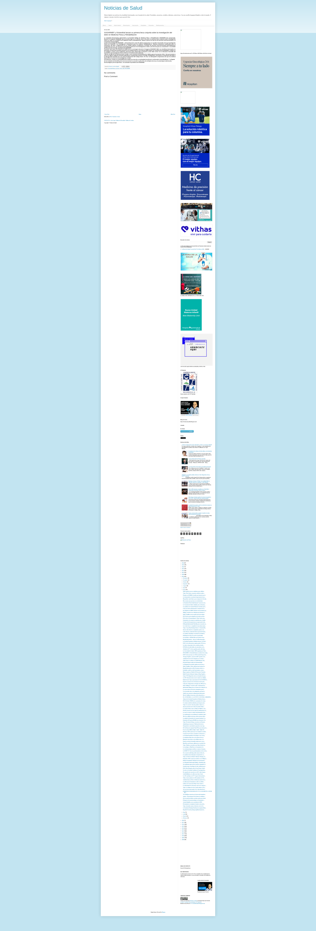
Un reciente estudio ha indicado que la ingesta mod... (194, 703)
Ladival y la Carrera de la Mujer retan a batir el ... (193, 783)
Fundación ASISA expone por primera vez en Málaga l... (195, 758)
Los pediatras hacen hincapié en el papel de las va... (193, 754)
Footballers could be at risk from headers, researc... (193, 670)
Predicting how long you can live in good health (193, 635)
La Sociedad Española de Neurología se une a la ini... (194, 735)
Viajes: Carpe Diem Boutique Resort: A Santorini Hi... (194, 628)
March (184, 816)
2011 (183, 834)
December (185, 578)
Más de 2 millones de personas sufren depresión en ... (194, 695)
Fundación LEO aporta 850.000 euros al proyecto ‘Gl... (194, 720)
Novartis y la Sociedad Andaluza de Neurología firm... (194, 770)
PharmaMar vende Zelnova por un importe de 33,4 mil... (195, 599)
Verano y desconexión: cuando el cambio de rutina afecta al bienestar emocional (199, 513)
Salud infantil (117, 25)
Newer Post (107, 114)
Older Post (173, 114)
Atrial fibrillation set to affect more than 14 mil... (193, 774)
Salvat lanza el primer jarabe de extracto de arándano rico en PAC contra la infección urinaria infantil (199, 497)
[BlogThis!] (124, 66)
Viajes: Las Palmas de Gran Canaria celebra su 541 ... (194, 787)
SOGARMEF (127, 68)
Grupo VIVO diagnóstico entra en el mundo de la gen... (194, 676)
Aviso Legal (112, 120)
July (184, 587)
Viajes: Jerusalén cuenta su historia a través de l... (193, 806)
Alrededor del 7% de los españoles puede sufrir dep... (194, 649)
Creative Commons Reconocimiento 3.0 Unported (190, 902)
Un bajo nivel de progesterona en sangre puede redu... (194, 622)
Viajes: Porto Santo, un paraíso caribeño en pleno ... (194, 593)
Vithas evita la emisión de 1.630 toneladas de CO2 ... (194, 778)
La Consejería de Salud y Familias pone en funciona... (194, 604)
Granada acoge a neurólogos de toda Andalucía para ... (194, 766)
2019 (183, 576)
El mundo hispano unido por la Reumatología (192, 662)
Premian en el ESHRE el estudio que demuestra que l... (194, 595)
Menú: (104, 25)
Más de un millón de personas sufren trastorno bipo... (194, 716)
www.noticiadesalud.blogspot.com (197, 903)
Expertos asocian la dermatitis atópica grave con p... (194, 741)
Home (140, 114)
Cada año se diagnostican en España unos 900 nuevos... (194, 683)
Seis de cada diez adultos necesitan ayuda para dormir (194, 798)
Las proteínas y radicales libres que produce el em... (194, 637)
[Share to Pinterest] (129, 66)
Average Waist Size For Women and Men (196, 458)
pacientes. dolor (119, 68)
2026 (183, 563)
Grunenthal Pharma (112, 68)
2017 (183, 822)
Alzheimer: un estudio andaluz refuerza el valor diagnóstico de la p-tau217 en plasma (196, 475)
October (185, 582)
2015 (183, 826)
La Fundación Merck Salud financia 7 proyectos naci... (194, 603)
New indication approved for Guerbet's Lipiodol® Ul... (194, 764)
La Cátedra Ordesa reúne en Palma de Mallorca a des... (194, 708)
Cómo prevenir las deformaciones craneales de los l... (194, 608)
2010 (183, 835)
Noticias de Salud (123, 8)
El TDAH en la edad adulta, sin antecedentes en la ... (194, 647)
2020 (183, 574)
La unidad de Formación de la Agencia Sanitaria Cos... (194, 718)
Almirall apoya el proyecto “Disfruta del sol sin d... (193, 724)
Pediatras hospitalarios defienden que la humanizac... (194, 760)
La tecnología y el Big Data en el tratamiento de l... (193, 747)
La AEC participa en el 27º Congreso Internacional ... (194, 776)
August (184, 585)
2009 (183, 837)
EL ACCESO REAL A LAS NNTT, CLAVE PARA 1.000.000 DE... (197, 697)
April (184, 814)
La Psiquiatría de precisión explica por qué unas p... (194, 664)
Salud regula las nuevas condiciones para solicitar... (193, 591)
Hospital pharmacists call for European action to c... (194, 668)
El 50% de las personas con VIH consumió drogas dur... (194, 654)
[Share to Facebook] (127, 66)
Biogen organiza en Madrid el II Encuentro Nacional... (194, 672)
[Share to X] (125, 66)
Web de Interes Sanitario (185, 527)
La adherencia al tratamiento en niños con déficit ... (193, 781)
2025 (183, 565)
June (184, 589)
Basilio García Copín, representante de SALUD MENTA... (195, 679)
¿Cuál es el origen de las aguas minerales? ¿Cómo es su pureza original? (197, 444)
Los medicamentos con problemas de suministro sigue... (194, 714)
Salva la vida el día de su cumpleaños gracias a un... (194, 629)
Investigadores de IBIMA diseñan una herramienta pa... (195, 610)
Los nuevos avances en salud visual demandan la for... (194, 712)
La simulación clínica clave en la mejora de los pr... (193, 737)
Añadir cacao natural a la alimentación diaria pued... (194, 693)
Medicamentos (160, 25)
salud (123, 68)
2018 (183, 820)
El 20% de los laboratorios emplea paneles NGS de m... (194, 643)
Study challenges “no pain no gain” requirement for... (194, 685)
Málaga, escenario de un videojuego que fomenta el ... (194, 612)
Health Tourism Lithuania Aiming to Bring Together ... (194, 674)
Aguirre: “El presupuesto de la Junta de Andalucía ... (194, 796)
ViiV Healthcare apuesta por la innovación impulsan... (194, 794)
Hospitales (143, 25)
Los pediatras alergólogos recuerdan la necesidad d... (194, 633)
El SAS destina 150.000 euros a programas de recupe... (194, 701)
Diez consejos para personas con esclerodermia (193, 601)
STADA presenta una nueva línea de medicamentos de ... (195, 710)
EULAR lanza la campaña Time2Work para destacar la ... (195, 728)
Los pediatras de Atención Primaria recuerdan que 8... (194, 606)
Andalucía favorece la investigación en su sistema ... (193, 658)
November (185, 580)
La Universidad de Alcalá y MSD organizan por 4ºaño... (194, 651)
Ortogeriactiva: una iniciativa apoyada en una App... (194, 726)
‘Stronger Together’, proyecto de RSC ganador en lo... (194, 656)
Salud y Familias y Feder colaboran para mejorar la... (194, 666)
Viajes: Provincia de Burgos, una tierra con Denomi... (194, 722)
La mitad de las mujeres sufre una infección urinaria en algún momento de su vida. (200, 505)
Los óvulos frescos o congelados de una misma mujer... (194, 626)
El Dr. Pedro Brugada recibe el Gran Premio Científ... (194, 768)
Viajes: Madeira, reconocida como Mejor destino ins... (194, 745)
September (185, 584)
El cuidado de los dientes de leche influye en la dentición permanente (200, 451)
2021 (183, 572)
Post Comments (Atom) (115, 116)
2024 (183, 566)
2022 (183, 570)
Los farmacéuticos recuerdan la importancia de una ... (194, 597)
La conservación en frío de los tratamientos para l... (193, 689)
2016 (183, 824)
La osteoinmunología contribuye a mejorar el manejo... (194, 749)
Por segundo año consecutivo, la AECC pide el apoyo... (194, 772)
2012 (183, 832)
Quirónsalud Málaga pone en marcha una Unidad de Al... (195, 687)
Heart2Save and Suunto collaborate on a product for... (194, 743)
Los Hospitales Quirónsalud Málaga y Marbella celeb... (194, 762)
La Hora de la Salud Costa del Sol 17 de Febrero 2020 (193, 249)
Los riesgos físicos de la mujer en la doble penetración (199, 466)
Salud (110, 25)
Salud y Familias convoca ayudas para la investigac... (194, 614)
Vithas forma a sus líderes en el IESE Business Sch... (194, 660)
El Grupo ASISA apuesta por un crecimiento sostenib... (194, 731)
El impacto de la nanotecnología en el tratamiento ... (194, 800)
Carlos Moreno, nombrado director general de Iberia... (194, 631)
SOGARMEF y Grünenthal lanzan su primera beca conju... (195, 653)
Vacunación (135, 25)
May (184, 812)
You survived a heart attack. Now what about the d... (194, 789)
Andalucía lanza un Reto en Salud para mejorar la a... (194, 779)
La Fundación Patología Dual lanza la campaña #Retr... (194, 808)
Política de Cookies (130, 120)
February (185, 818)
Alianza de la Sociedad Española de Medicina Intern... (194, 699)
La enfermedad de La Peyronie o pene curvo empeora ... (194, 785)
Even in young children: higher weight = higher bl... (194, 729)
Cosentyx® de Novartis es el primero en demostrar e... (194, 733)
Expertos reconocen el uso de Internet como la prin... (194, 681)
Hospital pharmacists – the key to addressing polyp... (194, 639)
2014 (183, 828)
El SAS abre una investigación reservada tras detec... (194, 616)
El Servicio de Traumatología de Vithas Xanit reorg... (194, 618)
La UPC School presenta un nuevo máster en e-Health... (194, 677)
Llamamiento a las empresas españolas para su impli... (194, 620)
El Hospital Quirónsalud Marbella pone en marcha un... (194, 624)
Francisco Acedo (193, 900)
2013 (183, 830)
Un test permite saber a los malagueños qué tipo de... (194, 691)
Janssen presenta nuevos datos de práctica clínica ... (194, 706)
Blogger (163, 912)
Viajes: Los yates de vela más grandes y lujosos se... (194, 704)
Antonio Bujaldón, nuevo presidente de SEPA (192, 802)
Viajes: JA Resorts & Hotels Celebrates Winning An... (194, 756)
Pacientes (151, 25)
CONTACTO (107, 120)
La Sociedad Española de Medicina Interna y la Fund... (194, 641)
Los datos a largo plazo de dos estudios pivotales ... (193, 645)
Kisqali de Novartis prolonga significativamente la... (194, 809)
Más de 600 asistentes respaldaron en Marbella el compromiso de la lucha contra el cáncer (198, 489)
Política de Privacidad (120, 120)
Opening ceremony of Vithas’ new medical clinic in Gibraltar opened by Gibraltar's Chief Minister (199, 481)
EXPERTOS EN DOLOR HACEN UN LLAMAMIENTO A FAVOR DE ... (197, 792)
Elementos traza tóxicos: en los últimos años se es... (193, 739)
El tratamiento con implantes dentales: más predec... (194, 804)
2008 (183, 839)
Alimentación (126, 25)
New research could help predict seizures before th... (194, 753)
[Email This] (122, 66)
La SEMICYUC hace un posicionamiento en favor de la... (195, 751)
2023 (183, 568)
